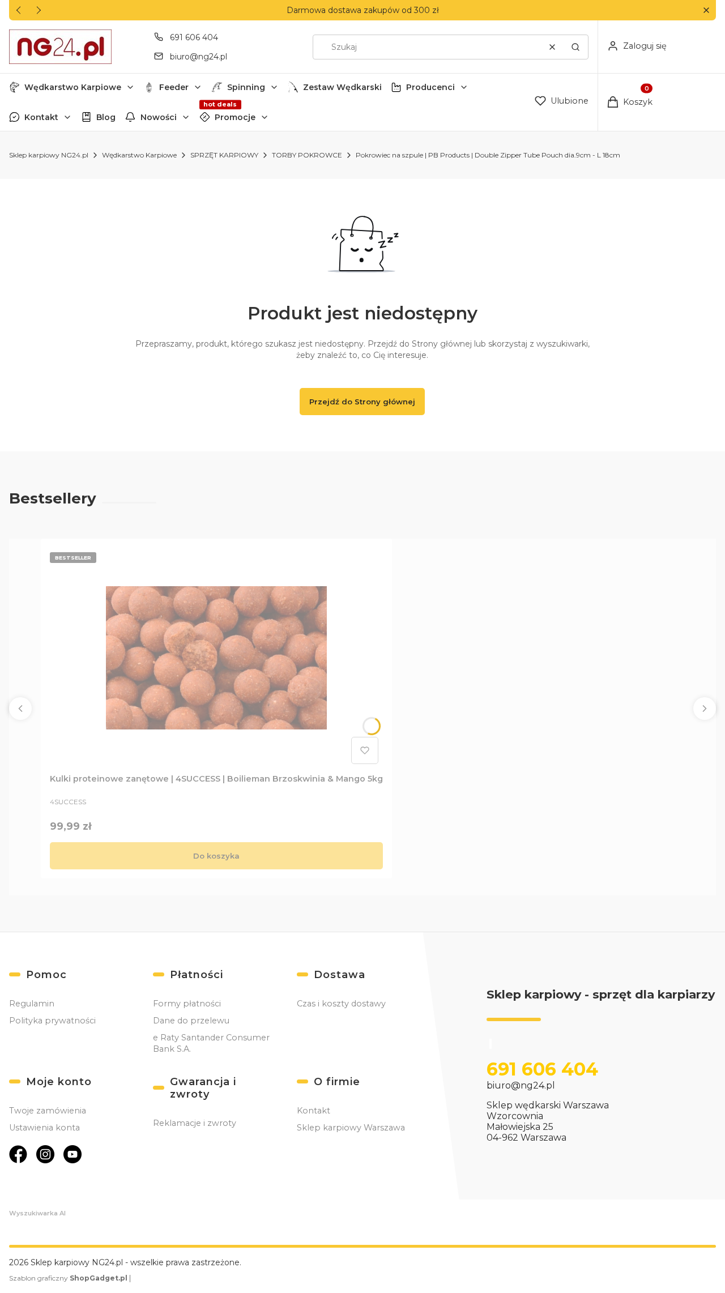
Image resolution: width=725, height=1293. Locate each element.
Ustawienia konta (44, 1128)
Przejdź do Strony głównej (362, 401)
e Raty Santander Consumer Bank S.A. (211, 1043)
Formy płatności (187, 1003)
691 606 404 (194, 37)
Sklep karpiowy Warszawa (351, 1128)
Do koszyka (216, 855)
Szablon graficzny (68, 1278)
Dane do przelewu (191, 1020)
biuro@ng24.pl (198, 57)
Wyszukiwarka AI (37, 1213)
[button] (706, 10)
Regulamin (31, 1003)
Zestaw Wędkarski (342, 87)
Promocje (235, 117)
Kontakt (41, 117)
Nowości (158, 117)
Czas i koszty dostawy (341, 1003)
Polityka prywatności (52, 1020)
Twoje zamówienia (47, 1111)
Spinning (246, 87)
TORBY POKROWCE (307, 155)
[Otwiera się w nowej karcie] (18, 1154)
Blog (106, 117)
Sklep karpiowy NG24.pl (48, 155)
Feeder (174, 87)
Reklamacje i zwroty (194, 1123)
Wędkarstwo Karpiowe (72, 87)
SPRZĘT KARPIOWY (224, 155)
